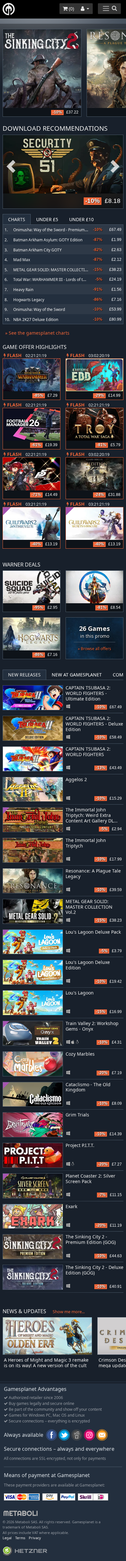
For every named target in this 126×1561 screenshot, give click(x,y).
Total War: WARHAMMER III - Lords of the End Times (60, 279)
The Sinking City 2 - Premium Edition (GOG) (91, 1239)
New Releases (24, 675)
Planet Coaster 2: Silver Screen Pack (90, 1178)
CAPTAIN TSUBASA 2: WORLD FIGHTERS (88, 751)
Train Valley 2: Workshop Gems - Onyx (92, 1026)
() (71, 9)
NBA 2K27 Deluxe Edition (35, 319)
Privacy (35, 1537)
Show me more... (69, 1311)
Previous (11, 166)
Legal (7, 1537)
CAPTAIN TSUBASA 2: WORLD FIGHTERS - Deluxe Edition (94, 723)
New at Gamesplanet (77, 675)
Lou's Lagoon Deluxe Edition (88, 965)
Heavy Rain (23, 289)
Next (115, 166)
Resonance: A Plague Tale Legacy (93, 873)
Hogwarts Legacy (28, 299)
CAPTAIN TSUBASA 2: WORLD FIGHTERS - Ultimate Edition (88, 693)
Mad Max (21, 259)
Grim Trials (77, 1115)
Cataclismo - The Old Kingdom (88, 1087)
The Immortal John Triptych (86, 843)
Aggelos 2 (76, 779)
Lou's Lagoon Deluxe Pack (93, 932)
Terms (20, 1537)
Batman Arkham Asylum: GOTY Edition (47, 239)
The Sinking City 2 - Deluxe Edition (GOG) (94, 1270)
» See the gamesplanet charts (37, 333)
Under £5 (47, 219)
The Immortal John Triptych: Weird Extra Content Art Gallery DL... (92, 815)
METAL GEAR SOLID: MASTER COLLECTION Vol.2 (56, 269)
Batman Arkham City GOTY (37, 249)
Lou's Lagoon (80, 993)
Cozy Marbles (80, 1054)
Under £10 (81, 219)
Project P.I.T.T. (80, 1145)
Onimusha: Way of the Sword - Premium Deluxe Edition (62, 229)
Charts (16, 219)
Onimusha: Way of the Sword (39, 309)
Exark (71, 1206)
